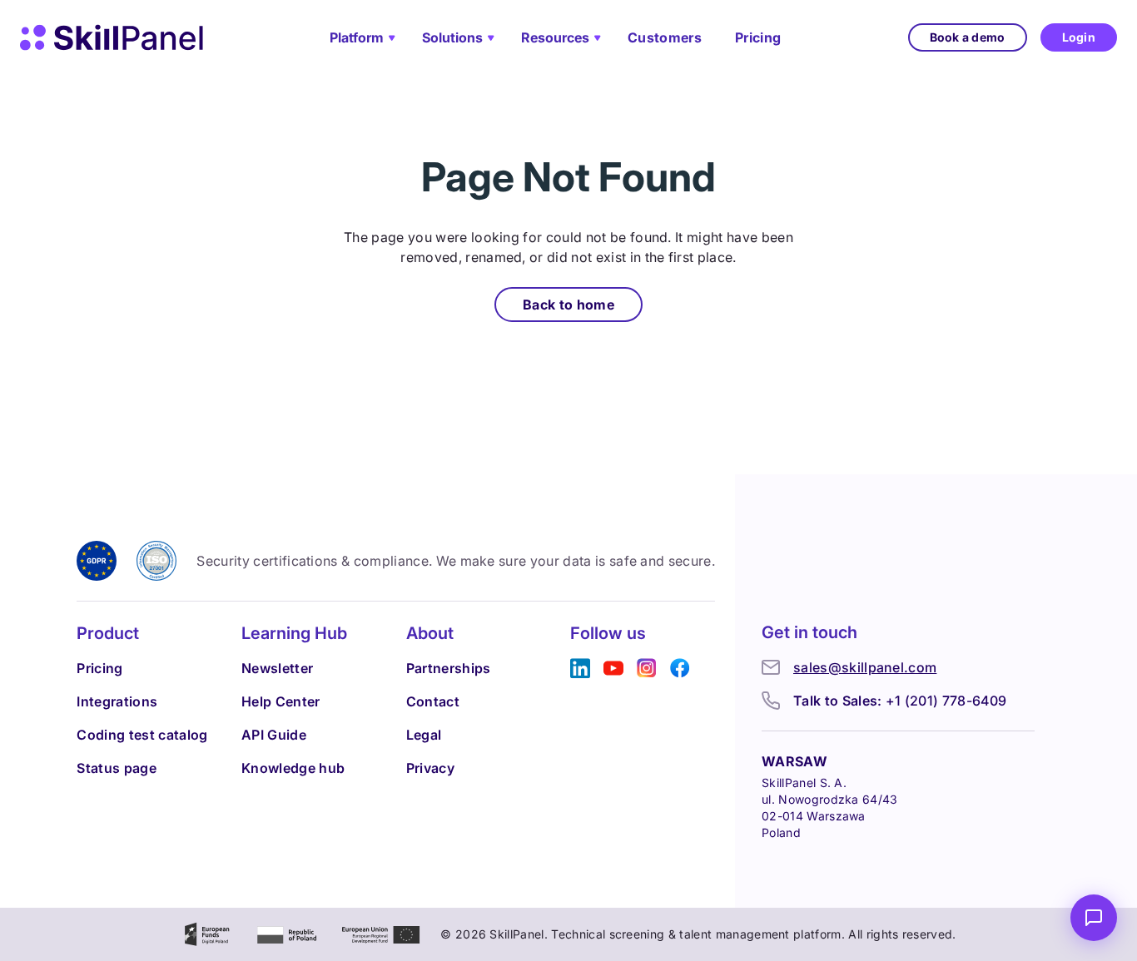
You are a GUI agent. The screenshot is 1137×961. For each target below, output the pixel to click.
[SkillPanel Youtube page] (613, 668)
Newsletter (277, 668)
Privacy (430, 768)
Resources (555, 37)
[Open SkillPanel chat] (1093, 917)
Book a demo (967, 37)
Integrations (117, 701)
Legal (424, 734)
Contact (432, 701)
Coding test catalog (142, 734)
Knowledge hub (293, 768)
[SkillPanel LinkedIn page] (580, 668)
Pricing (758, 37)
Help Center (280, 701)
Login (1078, 37)
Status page (116, 768)
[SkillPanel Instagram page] (647, 668)
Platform (357, 37)
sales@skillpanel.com (864, 667)
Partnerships (448, 668)
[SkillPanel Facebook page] (680, 668)
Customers (665, 37)
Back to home (568, 304)
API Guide (273, 734)
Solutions (452, 37)
